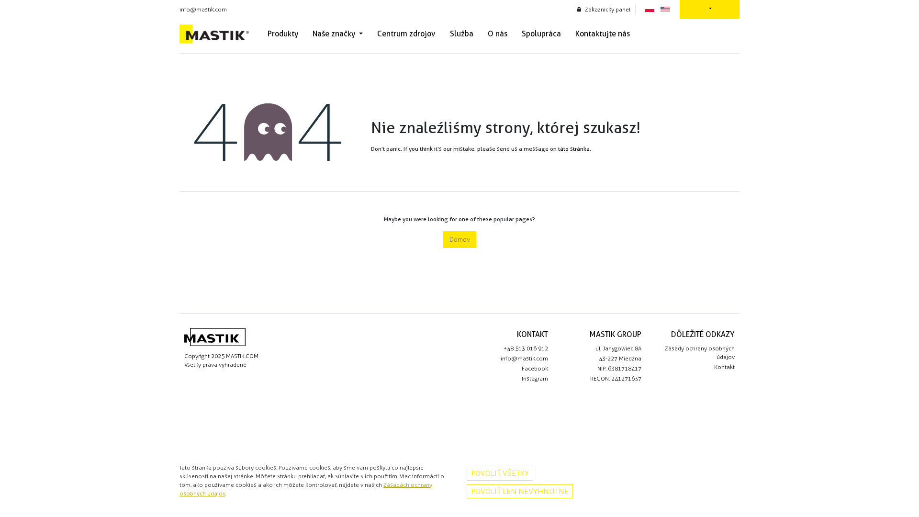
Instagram (535, 378)
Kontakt (724, 367)
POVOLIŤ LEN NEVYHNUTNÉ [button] (520, 491)
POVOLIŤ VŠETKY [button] (500, 473)
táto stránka (574, 148)
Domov (459, 240)
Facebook (535, 368)
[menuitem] (282, 33)
